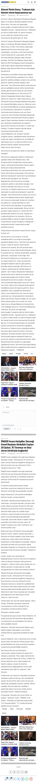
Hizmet (11, 353)
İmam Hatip (20, 709)
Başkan (4, 353)
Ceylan (12, 709)
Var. (32, 353)
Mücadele (28, 709)
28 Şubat (4, 709)
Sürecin (4, 713)
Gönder (6, 429)
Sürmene (18, 353)
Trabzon (26, 353)
